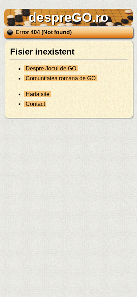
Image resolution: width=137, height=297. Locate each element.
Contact (35, 104)
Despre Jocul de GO (51, 68)
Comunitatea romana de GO (60, 78)
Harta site (37, 94)
